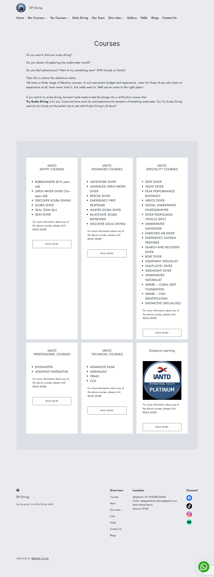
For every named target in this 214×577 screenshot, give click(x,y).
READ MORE (51, 244)
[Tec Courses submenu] (68, 18)
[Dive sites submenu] (122, 18)
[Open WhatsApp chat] (203, 566)
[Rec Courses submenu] (46, 18)
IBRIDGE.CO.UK (40, 558)
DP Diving (35, 7)
